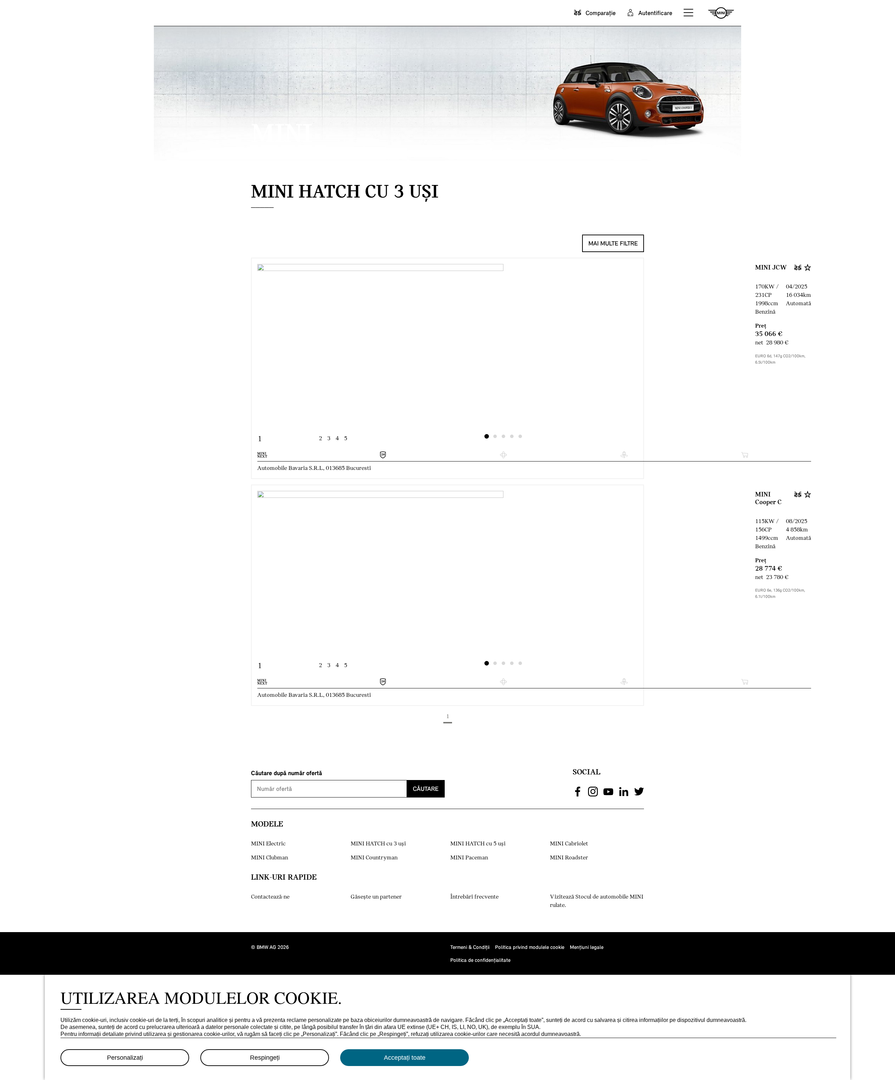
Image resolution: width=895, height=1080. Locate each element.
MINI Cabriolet (569, 844)
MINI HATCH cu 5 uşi (478, 844)
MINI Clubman (269, 857)
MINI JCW (771, 267)
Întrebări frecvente (474, 897)
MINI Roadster (569, 857)
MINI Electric (268, 844)
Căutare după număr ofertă (286, 773)
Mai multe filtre (613, 243)
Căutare (425, 789)
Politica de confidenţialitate (480, 960)
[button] (689, 13)
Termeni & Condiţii (469, 947)
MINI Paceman (469, 857)
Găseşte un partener (376, 897)
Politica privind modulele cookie (529, 947)
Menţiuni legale (586, 947)
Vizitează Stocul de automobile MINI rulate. (596, 901)
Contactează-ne (270, 897)
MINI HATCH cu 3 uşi (387, 843)
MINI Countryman (374, 857)
